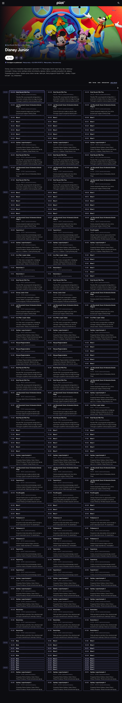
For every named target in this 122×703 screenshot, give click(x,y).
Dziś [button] (90, 82)
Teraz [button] (94, 82)
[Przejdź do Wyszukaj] (118, 3)
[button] (118, 87)
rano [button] (98, 82)
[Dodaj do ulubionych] (16, 58)
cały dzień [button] (113, 82)
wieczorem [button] (105, 82)
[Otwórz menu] (3, 3)
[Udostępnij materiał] (21, 58)
